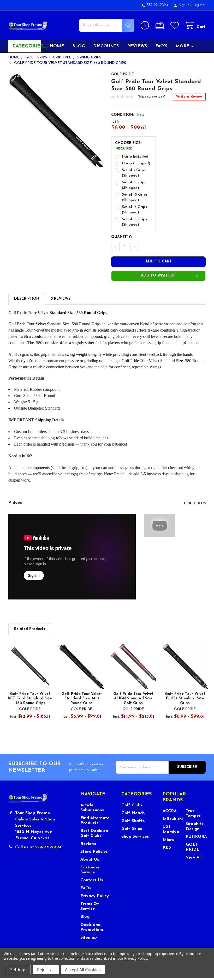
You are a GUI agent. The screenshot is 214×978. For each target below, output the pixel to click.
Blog (78, 46)
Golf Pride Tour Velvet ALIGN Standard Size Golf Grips (133, 698)
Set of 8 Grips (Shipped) (134, 185)
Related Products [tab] (29, 629)
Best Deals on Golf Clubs (94, 833)
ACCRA (170, 811)
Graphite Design (195, 826)
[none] (55, 119)
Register (199, 5)
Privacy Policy (94, 896)
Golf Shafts (133, 821)
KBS (167, 847)
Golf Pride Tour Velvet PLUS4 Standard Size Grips (185, 698)
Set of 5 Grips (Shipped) (134, 173)
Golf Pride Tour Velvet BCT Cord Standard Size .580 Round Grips (30, 698)
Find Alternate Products (94, 820)
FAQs (85, 888)
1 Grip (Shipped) (136, 163)
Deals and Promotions (92, 927)
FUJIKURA (196, 837)
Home (57, 46)
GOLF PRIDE (192, 847)
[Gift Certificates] (161, 25)
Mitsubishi (172, 819)
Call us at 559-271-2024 (38, 847)
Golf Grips (131, 829)
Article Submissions (92, 807)
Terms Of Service (89, 906)
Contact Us (91, 880)
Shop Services (135, 837)
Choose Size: (128, 145)
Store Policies (94, 852)
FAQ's (161, 46)
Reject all (46, 970)
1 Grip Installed (135, 157)
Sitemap (88, 937)
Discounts (106, 46)
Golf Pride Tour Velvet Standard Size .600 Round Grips (82, 698)
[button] (158, 276)
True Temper (193, 813)
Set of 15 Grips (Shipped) (134, 222)
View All (193, 857)
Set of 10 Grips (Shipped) (134, 197)
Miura (169, 840)
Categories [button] (27, 46)
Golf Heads (133, 813)
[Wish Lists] (176, 25)
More (182, 46)
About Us (89, 859)
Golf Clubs (131, 805)
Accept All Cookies (83, 970)
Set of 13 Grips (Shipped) (134, 209)
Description (26, 299)
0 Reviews (60, 299)
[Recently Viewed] (146, 25)
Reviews (137, 46)
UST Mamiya (171, 829)
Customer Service (90, 869)
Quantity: (121, 237)
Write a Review (189, 97)
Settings (18, 970)
